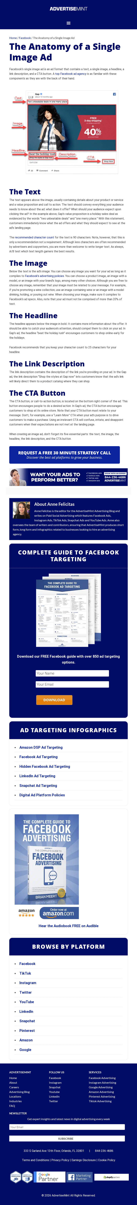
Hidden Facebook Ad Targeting (44, 766)
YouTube (26, 1002)
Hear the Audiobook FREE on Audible (68, 926)
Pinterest (27, 1030)
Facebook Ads (102, 515)
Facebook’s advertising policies (44, 276)
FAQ (12, 1105)
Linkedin (54, 1096)
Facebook (27, 964)
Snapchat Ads (76, 520)
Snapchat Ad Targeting (38, 785)
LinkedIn (26, 1011)
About (13, 1082)
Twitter (25, 992)
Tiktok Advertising (100, 1101)
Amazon (26, 1040)
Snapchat (27, 1021)
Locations (15, 1096)
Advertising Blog (104, 511)
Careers (14, 1087)
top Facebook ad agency (70, 73)
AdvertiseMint (85, 511)
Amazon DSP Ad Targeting (41, 747)
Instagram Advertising (102, 1082)
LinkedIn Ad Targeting (37, 776)
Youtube (54, 1091)
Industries (15, 1101)
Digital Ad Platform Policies (42, 795)
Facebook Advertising (102, 1078)
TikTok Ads (60, 520)
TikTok (25, 973)
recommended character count (34, 237)
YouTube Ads (98, 520)
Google (25, 1050)
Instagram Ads (43, 520)
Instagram (27, 983)
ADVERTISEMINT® (68, 9)
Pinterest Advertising (102, 1096)
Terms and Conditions (35, 1160)
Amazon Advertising (101, 1091)
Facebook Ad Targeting (39, 757)
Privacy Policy (60, 1160)
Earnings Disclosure (84, 1160)
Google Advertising (101, 1087)
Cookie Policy (106, 1160)
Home (13, 1078)
